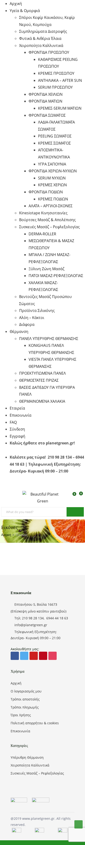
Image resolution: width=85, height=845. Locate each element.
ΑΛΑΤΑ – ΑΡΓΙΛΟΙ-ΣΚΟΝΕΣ (50, 205)
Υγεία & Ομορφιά (25, 10)
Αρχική (16, 3)
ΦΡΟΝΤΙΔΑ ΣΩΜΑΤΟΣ (47, 115)
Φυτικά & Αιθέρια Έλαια (40, 38)
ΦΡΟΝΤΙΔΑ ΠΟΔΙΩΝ (46, 192)
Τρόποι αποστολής (25, 699)
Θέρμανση (19, 331)
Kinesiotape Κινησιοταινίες (43, 212)
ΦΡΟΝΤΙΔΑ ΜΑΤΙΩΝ (45, 101)
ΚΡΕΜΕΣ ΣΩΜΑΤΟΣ (54, 143)
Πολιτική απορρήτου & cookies (35, 723)
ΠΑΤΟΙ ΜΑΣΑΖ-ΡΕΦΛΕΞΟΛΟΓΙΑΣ (56, 275)
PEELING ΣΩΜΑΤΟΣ (55, 136)
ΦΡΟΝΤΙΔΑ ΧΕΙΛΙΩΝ (46, 94)
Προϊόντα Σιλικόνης (37, 310)
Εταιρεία (17, 408)
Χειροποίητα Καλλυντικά (41, 45)
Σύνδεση (17, 429)
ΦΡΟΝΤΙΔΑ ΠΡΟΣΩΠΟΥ (49, 52)
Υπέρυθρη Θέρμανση (27, 757)
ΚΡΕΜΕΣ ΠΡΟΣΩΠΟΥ (56, 73)
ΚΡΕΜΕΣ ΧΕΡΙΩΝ (52, 184)
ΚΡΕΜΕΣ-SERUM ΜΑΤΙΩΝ (59, 108)
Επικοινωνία (20, 415)
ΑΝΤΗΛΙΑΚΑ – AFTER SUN (60, 80)
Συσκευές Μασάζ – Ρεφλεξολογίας (49, 226)
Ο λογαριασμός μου (26, 691)
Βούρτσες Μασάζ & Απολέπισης (47, 219)
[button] (80, 496)
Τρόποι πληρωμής (25, 707)
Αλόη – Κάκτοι (31, 317)
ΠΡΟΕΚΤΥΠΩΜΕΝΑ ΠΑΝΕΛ (42, 373)
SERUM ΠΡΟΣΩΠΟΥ (55, 87)
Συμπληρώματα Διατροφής (43, 31)
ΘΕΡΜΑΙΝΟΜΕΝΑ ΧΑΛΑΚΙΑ (42, 401)
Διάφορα (26, 324)
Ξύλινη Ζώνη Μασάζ (46, 268)
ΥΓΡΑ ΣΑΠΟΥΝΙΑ (52, 164)
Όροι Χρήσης (21, 715)
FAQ (13, 422)
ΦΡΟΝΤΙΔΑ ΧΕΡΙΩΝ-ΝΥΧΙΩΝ (53, 171)
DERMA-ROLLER (42, 233)
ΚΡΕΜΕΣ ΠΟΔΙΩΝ (53, 199)
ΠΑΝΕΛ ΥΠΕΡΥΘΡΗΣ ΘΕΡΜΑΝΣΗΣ (48, 338)
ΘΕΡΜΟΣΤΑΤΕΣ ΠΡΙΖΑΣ (39, 380)
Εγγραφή (17, 436)
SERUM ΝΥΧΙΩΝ (52, 178)
